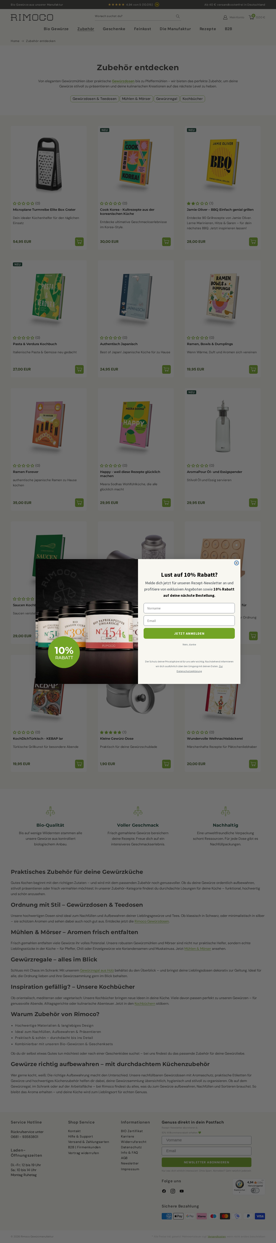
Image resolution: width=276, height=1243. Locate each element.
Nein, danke (189, 644)
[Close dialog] (236, 563)
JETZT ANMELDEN (189, 633)
